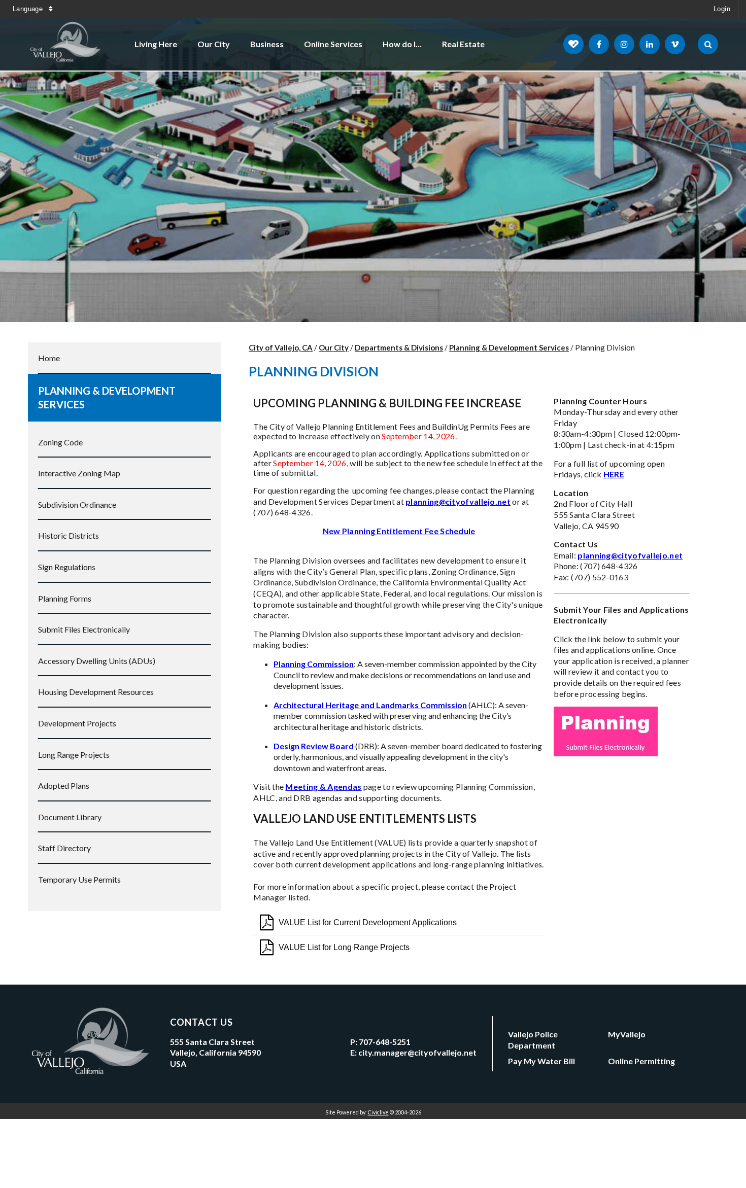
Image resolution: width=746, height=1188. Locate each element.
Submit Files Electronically (84, 629)
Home (49, 358)
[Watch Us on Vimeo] (675, 44)
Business (267, 44)
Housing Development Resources (96, 691)
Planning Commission (314, 664)
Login (722, 9)
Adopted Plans (63, 785)
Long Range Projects (74, 754)
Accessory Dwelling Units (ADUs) (96, 661)
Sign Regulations (66, 567)
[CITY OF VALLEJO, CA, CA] (66, 44)
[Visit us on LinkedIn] (649, 44)
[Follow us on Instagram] (624, 44)
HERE (613, 474)
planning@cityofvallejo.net (630, 555)
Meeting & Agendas (323, 786)
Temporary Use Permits (79, 879)
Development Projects (77, 723)
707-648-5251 (385, 1041)
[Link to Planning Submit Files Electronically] (606, 754)
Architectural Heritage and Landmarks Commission (370, 705)
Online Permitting (641, 1061)
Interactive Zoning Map (79, 473)
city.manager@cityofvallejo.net (417, 1052)
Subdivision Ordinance (77, 504)
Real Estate (463, 44)
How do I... (402, 44)
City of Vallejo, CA (281, 347)
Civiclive (378, 1112)
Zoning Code (60, 442)
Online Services (333, 44)
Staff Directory (64, 848)
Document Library (69, 817)
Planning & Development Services (107, 397)
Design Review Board (314, 746)
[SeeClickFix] (573, 44)
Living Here (155, 44)
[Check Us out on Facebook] (599, 44)
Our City (213, 44)
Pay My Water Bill (541, 1061)
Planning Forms (64, 598)
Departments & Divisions (399, 347)
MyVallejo (627, 1034)
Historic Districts (68, 535)
